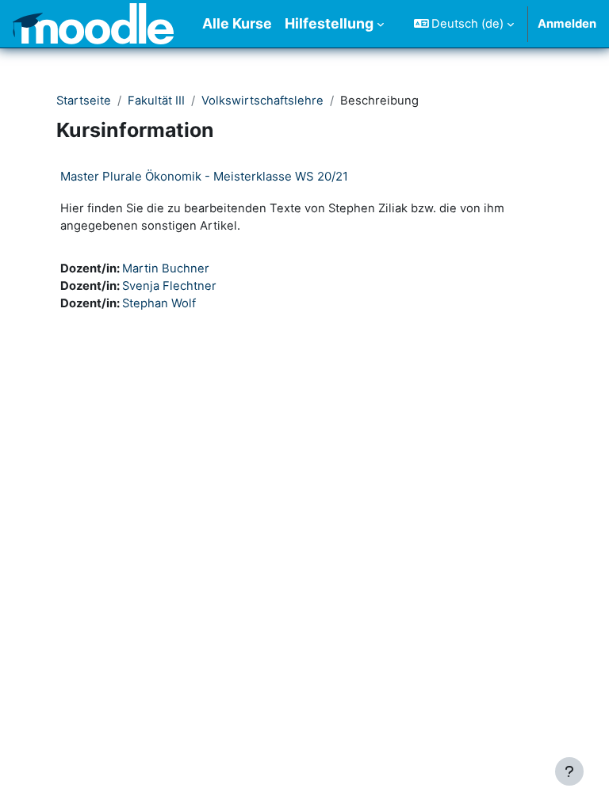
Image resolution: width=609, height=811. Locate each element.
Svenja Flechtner (169, 286)
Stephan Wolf (159, 303)
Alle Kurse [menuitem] (237, 23)
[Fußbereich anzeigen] (569, 771)
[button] (464, 24)
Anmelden (567, 24)
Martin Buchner (165, 268)
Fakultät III (156, 100)
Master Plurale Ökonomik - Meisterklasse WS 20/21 (204, 176)
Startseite (83, 100)
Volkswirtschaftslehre (262, 100)
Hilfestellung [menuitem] (329, 23)
